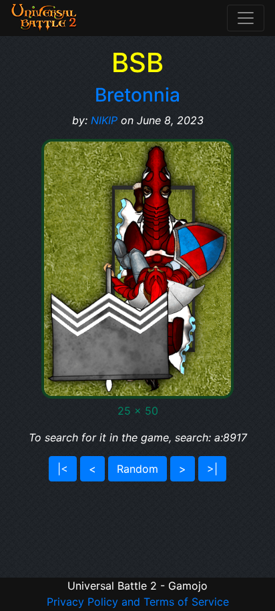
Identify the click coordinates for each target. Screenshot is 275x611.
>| (212, 468)
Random (137, 468)
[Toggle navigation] (245, 18)
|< (62, 468)
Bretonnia (137, 94)
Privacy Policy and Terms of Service (138, 601)
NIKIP (104, 120)
